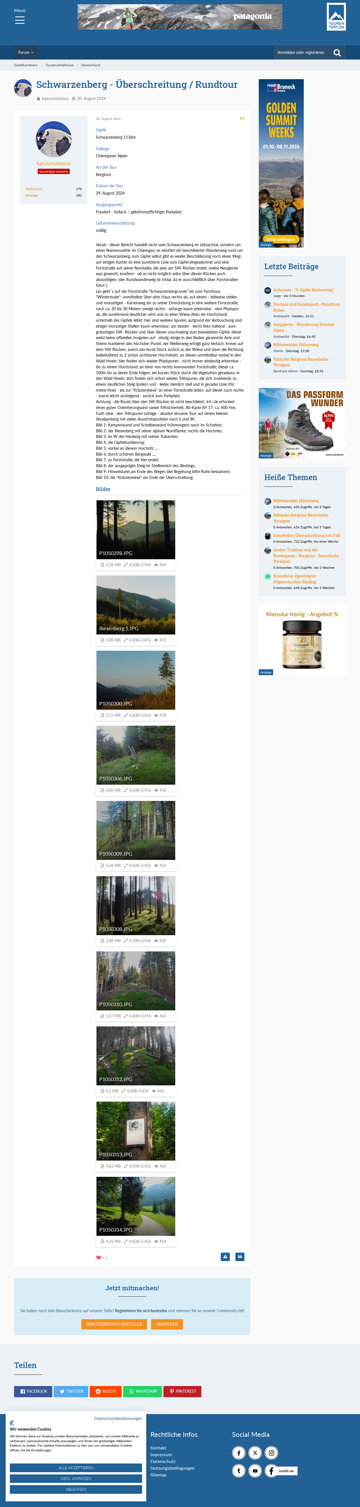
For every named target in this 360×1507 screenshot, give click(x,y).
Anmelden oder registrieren (301, 52)
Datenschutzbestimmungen (118, 1418)
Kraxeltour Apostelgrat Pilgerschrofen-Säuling (294, 578)
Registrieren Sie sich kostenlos (141, 1310)
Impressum (161, 1454)
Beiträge (32, 195)
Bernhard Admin (285, 371)
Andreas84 (281, 316)
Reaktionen (34, 189)
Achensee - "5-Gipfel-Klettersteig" (303, 290)
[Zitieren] (239, 1257)
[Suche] (337, 52)
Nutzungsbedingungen (172, 1468)
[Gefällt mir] (271, 1471)
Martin (278, 351)
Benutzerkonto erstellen (114, 1324)
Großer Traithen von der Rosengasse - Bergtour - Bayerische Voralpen (306, 555)
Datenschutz (163, 1461)
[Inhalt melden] (225, 1257)
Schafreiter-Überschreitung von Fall (306, 535)
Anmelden (167, 1324)
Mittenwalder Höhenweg (296, 344)
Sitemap (158, 1474)
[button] (33, 1391)
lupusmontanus (55, 98)
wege (277, 296)
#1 (242, 118)
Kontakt (158, 1447)
